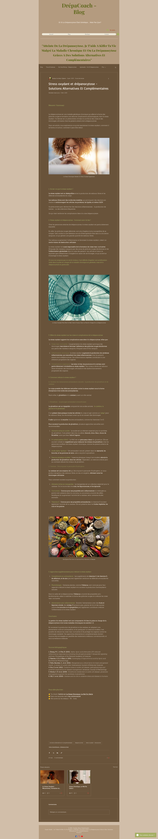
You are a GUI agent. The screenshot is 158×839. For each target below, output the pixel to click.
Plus (103, 67)
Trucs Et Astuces (50, 67)
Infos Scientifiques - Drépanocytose (59, 747)
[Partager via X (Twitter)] (53, 753)
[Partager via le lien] (61, 753)
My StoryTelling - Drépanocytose (67, 67)
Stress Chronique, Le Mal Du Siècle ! (78, 787)
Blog (41, 67)
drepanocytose (79, 742)
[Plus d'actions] (108, 79)
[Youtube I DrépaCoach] (82, 836)
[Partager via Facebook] (49, 753)
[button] (118, 33)
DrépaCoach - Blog (79, 8)
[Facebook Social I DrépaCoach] (76, 836)
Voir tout (115, 767)
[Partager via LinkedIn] (57, 753)
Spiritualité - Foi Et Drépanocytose (89, 67)
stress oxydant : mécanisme (93, 742)
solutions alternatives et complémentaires (61, 742)
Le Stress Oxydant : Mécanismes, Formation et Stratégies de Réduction (50, 787)
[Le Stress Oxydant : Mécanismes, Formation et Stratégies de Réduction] (52, 777)
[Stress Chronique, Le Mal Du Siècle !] (79, 777)
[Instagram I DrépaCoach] (79, 836)
